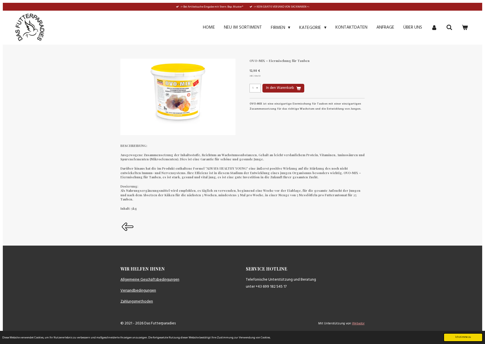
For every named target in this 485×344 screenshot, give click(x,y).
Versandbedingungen (138, 290)
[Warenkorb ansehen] (465, 27)
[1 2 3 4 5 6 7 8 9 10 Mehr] (255, 88)
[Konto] (434, 27)
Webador (358, 323)
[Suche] (449, 27)
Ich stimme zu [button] (463, 337)
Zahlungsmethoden (136, 301)
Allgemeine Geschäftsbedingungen (149, 279)
